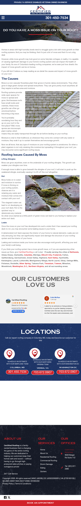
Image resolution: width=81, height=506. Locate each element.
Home (42, 450)
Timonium (48, 263)
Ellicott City (46, 255)
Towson (57, 263)
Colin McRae (55, 297)
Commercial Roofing (48, 461)
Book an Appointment (40, 503)
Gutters (43, 471)
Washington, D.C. (20, 266)
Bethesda (74, 252)
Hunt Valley (53, 258)
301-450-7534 (56, 17)
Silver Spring (25, 263)
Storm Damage (46, 464)
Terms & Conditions (23, 484)
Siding (42, 468)
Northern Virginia (36, 266)
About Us (44, 453)
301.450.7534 (17, 372)
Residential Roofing (48, 457)
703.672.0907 (42, 372)
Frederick (57, 255)
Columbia (28, 255)
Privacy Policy (8, 484)
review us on (17, 311)
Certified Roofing (26, 252)
